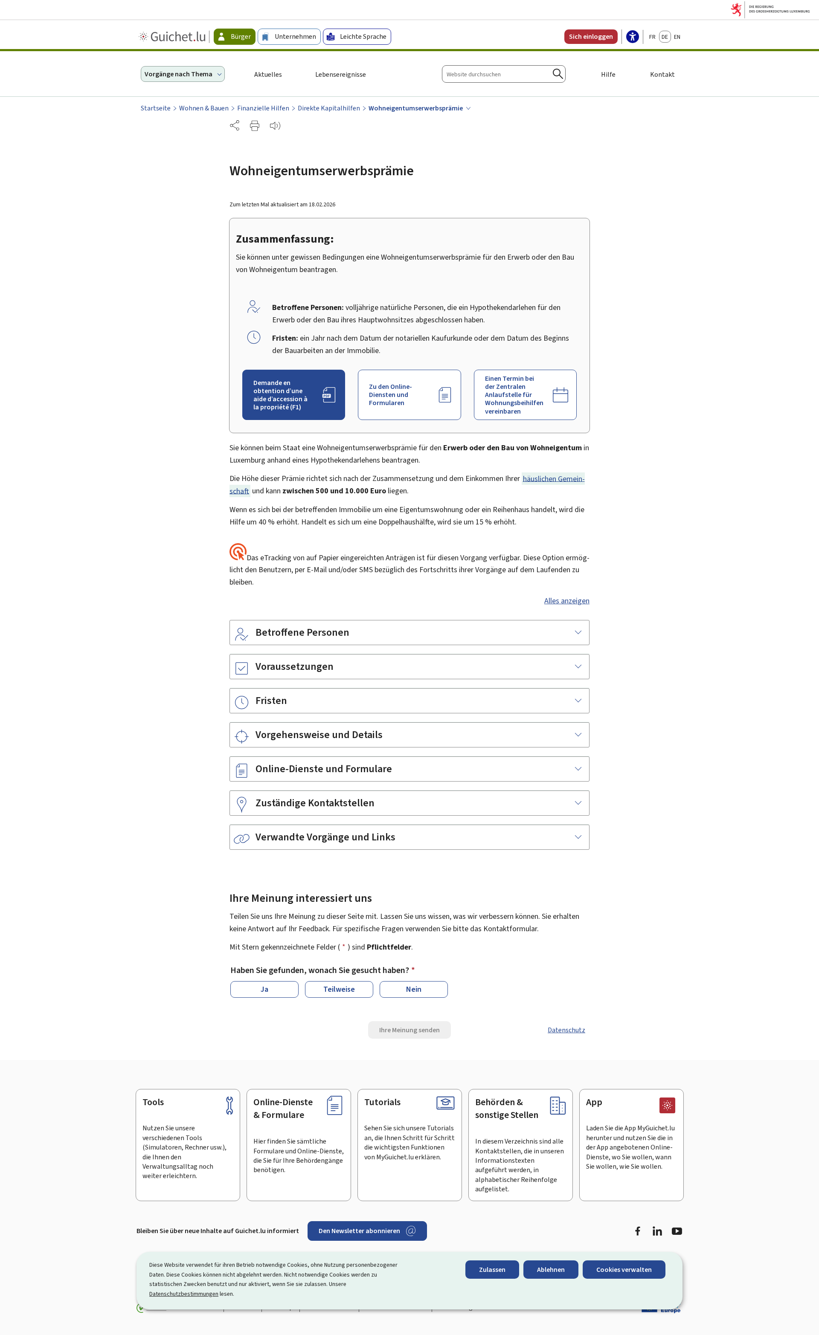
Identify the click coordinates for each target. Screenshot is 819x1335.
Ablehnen (551, 1269)
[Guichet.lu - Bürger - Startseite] (172, 37)
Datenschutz (566, 1029)
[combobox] (504, 74)
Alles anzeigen (567, 601)
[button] (255, 126)
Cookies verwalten (624, 1269)
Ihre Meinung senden (409, 1029)
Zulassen (492, 1269)
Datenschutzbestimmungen (183, 1294)
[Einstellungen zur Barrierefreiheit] (632, 37)
